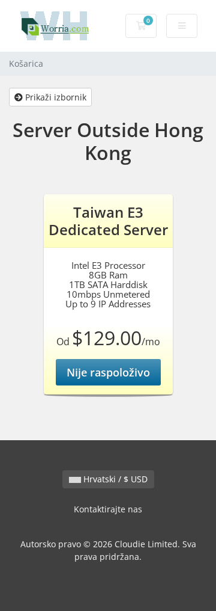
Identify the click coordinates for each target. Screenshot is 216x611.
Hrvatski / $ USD (114, 479)
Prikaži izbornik (54, 97)
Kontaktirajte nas (108, 509)
